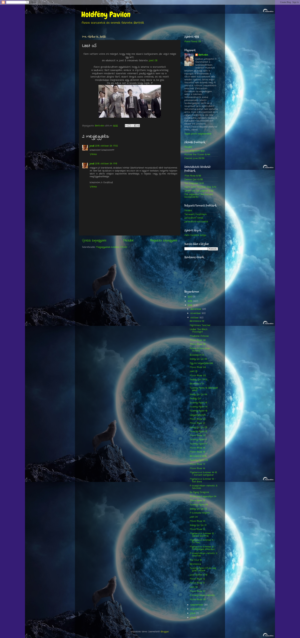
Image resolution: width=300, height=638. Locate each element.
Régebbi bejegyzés (163, 240)
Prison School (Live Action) (200, 349)
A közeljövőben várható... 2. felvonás (203, 554)
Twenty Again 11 (198, 439)
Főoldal (128, 240)
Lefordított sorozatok (196, 221)
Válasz (93, 154)
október (195, 317)
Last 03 (194, 587)
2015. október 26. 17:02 (106, 145)
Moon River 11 (197, 583)
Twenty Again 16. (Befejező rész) (204, 389)
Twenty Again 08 (199, 504)
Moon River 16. (197, 468)
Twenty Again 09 (199, 460)
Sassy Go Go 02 (198, 508)
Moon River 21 (197, 423)
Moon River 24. (198, 367)
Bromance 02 (197, 321)
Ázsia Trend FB (192, 41)
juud (92, 145)
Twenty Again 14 (198, 406)
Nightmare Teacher (200, 325)
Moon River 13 (197, 529)
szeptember (197, 604)
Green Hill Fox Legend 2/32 (198, 190)
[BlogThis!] (129, 125)
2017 (190, 296)
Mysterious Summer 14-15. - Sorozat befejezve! (203, 473)
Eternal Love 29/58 (194, 158)
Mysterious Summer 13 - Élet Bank (203, 480)
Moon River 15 (197, 500)
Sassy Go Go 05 (198, 359)
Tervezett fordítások (195, 214)
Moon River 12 (197, 578)
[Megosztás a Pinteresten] (138, 125)
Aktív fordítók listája (195, 235)
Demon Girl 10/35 (193, 179)
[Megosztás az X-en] (132, 125)
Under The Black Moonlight (198, 330)
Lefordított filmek (193, 217)
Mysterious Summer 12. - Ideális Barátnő (203, 534)
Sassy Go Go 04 (198, 394)
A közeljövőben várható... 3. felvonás (203, 487)
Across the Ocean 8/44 (197, 154)
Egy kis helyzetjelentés (201, 363)
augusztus (196, 609)
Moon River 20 (198, 435)
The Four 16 (196, 560)
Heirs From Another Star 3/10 (200, 187)
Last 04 (194, 516)
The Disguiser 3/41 (194, 183)
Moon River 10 (197, 591)
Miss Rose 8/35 (192, 175)
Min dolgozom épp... (194, 150)
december (196, 309)
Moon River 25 (198, 344)
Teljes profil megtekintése (197, 133)
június (193, 617)
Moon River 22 (198, 419)
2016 (190, 301)
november (196, 313)
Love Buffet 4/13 (198, 574)
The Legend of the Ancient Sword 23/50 (198, 195)
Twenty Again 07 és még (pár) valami (203, 569)
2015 (190, 305)
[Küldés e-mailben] (126, 125)
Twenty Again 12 (198, 431)
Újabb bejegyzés (94, 240)
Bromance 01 (197, 383)
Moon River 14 (197, 521)
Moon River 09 (197, 599)
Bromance (195, 564)
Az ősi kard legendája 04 (203, 496)
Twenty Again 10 (198, 443)
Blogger (165, 631)
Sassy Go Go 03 (198, 427)
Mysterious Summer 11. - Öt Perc (202, 541)
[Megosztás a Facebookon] (135, 125)
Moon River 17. (197, 464)
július (193, 613)
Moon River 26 (198, 340)
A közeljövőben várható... (202, 595)
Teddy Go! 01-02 (198, 379)
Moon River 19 (197, 447)
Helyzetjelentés (198, 415)
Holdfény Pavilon (105, 14)
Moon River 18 (197, 451)
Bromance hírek (198, 456)
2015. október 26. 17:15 (106, 163)
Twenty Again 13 (198, 410)
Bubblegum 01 (197, 354)
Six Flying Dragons (199, 492)
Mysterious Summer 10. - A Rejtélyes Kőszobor (203, 548)
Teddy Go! (195, 398)
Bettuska (203, 55)
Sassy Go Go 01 (198, 525)
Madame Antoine (199, 336)
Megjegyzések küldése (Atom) (111, 247)
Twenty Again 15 (198, 402)
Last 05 (153, 60)
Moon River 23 (198, 375)
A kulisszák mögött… (200, 512)
